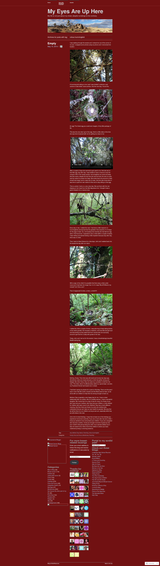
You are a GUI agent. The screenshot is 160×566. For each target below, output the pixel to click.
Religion (50, 499)
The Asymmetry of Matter (99, 478)
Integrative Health (53, 485)
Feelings (50, 481)
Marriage (50, 487)
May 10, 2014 (53, 46)
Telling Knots (96, 474)
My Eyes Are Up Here (75, 11)
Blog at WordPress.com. (53, 563)
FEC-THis (95, 495)
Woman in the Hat (97, 468)
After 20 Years (96, 464)
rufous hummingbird (94, 432)
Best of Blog (51, 470)
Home (49, 2)
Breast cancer (52, 472)
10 (61, 46)
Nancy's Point (96, 462)
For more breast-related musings (78, 441)
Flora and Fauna (78, 435)
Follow (74, 462)
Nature (81, 432)
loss (71, 432)
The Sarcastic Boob (98, 493)
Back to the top (108, 563)
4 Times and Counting (98, 460)
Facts (49, 477)
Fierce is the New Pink (98, 491)
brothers (50, 473)
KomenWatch (96, 458)
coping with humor (53, 475)
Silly (49, 501)
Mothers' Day (75, 432)
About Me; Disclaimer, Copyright (61, 3)
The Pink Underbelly (98, 476)
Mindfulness (85, 435)
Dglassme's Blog (97, 470)
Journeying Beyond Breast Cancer (102, 482)
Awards (72, 2)
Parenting (85, 432)
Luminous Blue (96, 487)
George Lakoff (96, 456)
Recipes (50, 497)
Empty (52, 43)
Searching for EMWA (98, 489)
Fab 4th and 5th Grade (98, 480)
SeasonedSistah (97, 472)
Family (71, 435)
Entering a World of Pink (99, 485)
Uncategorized (52, 503)
